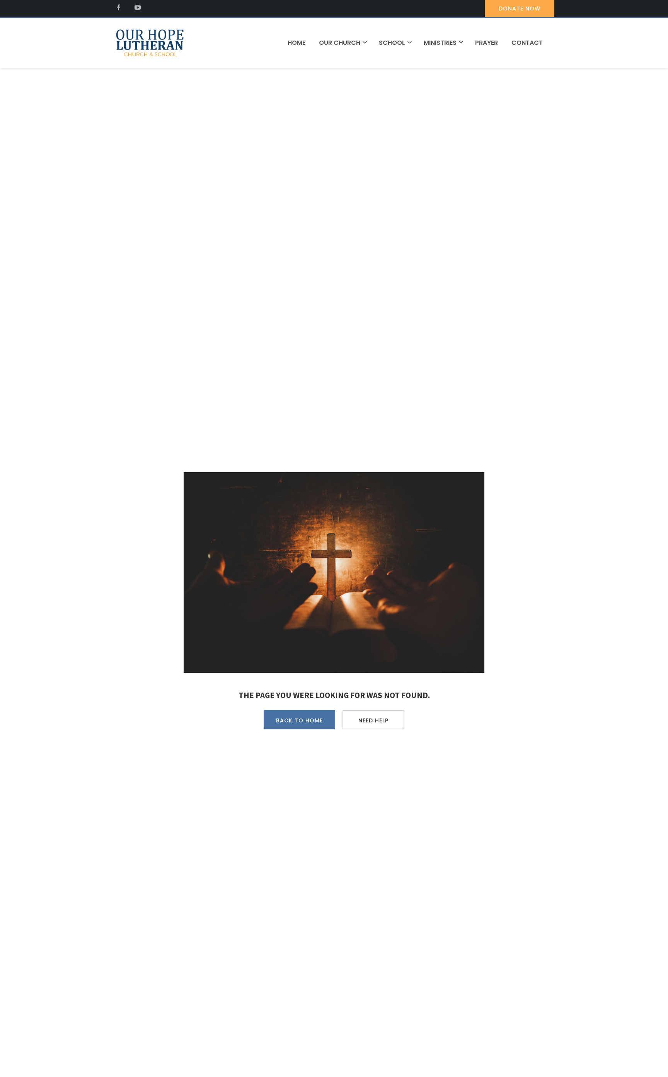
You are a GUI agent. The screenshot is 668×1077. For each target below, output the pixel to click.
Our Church (339, 42)
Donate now (519, 8)
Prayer (486, 42)
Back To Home (299, 720)
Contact (527, 42)
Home (296, 42)
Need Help (373, 720)
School (392, 42)
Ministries (440, 42)
